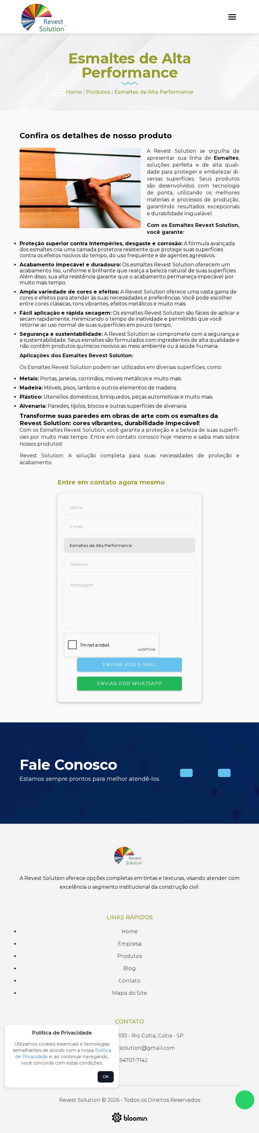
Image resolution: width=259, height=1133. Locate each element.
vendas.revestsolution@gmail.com (129, 1048)
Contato (129, 981)
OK (106, 1076)
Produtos (98, 92)
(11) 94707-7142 (129, 1060)
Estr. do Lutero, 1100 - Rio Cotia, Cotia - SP (129, 1036)
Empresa (130, 944)
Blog (129, 968)
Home (74, 92)
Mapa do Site (129, 993)
